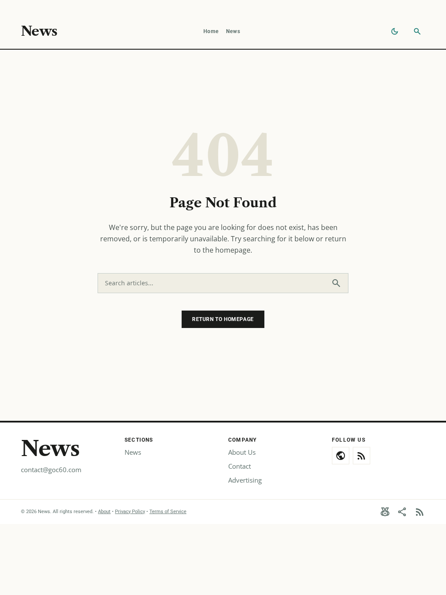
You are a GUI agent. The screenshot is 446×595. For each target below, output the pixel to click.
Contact (239, 466)
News (39, 31)
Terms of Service (167, 511)
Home (211, 31)
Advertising (245, 480)
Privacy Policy (130, 511)
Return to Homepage (223, 319)
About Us (242, 452)
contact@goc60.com (51, 469)
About (104, 511)
